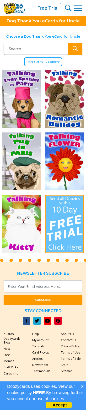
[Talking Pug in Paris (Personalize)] (21, 161)
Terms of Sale (71, 358)
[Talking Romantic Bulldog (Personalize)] (64, 99)
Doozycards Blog (12, 340)
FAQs (64, 365)
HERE (39, 392)
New (7, 348)
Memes (9, 361)
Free (7, 355)
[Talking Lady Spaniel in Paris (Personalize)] (21, 99)
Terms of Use (70, 352)
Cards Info (11, 373)
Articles (37, 358)
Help (35, 334)
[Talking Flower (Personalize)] (64, 161)
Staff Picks (11, 367)
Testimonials (41, 371)
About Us (67, 334)
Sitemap (67, 371)
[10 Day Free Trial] (64, 224)
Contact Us (68, 340)
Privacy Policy (70, 346)
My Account (40, 340)
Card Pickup (40, 352)
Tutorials (38, 346)
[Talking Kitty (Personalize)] (21, 224)
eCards (9, 334)
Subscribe (43, 300)
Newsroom (40, 365)
